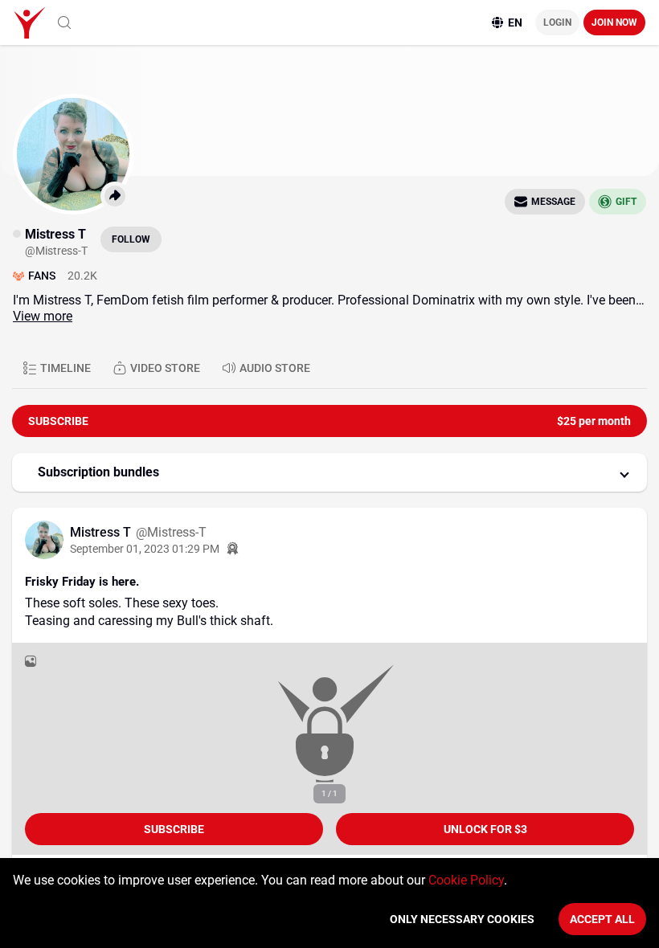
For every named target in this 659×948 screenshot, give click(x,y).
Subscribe (174, 829)
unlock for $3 (485, 829)
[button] (329, 472)
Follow (131, 239)
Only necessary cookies (462, 919)
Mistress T (102, 532)
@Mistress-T (171, 532)
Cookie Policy (466, 880)
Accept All (602, 919)
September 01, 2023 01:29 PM (144, 548)
